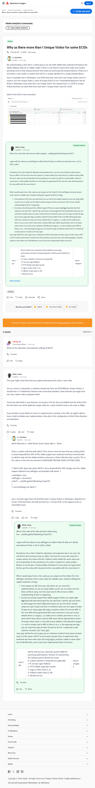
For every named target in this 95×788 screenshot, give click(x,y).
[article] (47, 351)
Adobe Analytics (28, 10)
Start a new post (63, 323)
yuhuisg (15, 341)
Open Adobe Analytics (19, 28)
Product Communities (14, 10)
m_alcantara (17, 57)
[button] (81, 11)
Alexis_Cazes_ (20, 147)
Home (4, 10)
